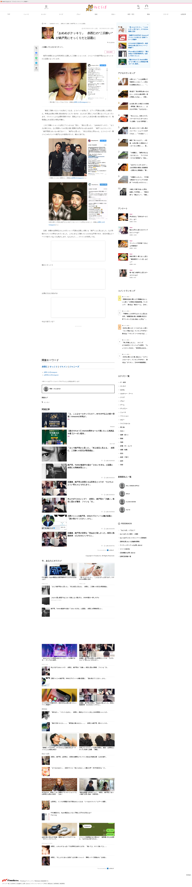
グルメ (78, 14)
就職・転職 (123, 449)
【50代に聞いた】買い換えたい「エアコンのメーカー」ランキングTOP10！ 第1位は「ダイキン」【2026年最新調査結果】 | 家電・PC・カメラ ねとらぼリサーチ (135, 362)
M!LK (128, 494)
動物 (148, 14)
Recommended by (102, 550)
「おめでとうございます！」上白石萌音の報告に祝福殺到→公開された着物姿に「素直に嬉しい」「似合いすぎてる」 (139, 170)
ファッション (124, 416)
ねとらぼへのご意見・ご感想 (128, 534)
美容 (121, 464)
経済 (121, 461)
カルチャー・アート (126, 393)
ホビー (122, 420)
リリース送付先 (124, 549)
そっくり (54, 367)
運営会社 (50, 883)
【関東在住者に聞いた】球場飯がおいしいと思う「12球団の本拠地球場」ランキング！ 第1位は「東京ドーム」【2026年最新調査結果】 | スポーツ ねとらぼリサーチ (135, 304)
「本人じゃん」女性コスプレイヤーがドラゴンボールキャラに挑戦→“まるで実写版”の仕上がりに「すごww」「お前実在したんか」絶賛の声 (139, 121)
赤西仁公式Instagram (80, 102)
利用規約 (188, 875)
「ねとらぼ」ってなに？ (126, 530)
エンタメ (43, 14)
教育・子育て (124, 457)
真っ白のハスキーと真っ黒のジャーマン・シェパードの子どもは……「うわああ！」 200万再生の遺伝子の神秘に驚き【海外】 (139, 133)
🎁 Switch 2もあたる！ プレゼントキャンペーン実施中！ (14, 1)
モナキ (128, 510)
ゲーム (122, 405)
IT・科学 (123, 382)
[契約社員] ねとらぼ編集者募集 (129, 541)
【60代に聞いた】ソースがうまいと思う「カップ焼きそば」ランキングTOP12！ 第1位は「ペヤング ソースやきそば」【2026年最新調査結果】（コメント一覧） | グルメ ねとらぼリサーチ (135, 333)
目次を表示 (109, 52)
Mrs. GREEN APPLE (132, 486)
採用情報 (56, 883)
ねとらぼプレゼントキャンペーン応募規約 (132, 538)
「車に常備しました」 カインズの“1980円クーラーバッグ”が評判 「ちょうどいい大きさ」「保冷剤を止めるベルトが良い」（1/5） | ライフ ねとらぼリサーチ (135, 348)
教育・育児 (131, 14)
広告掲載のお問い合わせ (126, 553)
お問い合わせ (26, 883)
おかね (122, 390)
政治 (121, 453)
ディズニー (123, 408)
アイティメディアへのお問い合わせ (130, 545)
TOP (8, 14)
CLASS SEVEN (131, 502)
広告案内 (19, 883)
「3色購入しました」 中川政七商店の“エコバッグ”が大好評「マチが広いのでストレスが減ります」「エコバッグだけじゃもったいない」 (139, 182)
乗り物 (122, 427)
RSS (45, 883)
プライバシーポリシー (37, 883)
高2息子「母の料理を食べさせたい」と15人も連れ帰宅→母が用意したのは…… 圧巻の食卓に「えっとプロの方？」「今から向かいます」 (139, 97)
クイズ (61, 14)
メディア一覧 (6, 883)
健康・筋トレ (124, 435)
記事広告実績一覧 (124, 556)
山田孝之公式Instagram (51, 375)
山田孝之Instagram (77, 178)
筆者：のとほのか (55, 388)
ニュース (26, 14)
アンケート (123, 208)
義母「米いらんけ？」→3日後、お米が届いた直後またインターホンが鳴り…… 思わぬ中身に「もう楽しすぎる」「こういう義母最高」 (139, 146)
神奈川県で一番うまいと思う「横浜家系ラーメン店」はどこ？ (139, 259)
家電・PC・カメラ (126, 446)
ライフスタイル (125, 423)
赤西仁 (45, 367)
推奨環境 (62, 883)
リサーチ (165, 14)
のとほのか (112, 42)
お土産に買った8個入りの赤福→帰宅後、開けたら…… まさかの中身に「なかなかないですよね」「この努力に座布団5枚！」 (139, 109)
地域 (96, 14)
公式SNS (13, 883)
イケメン (63, 367)
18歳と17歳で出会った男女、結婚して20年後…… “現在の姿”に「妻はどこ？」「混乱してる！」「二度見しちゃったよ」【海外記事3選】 (139, 194)
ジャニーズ (74, 367)
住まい (113, 14)
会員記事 (183, 14)
